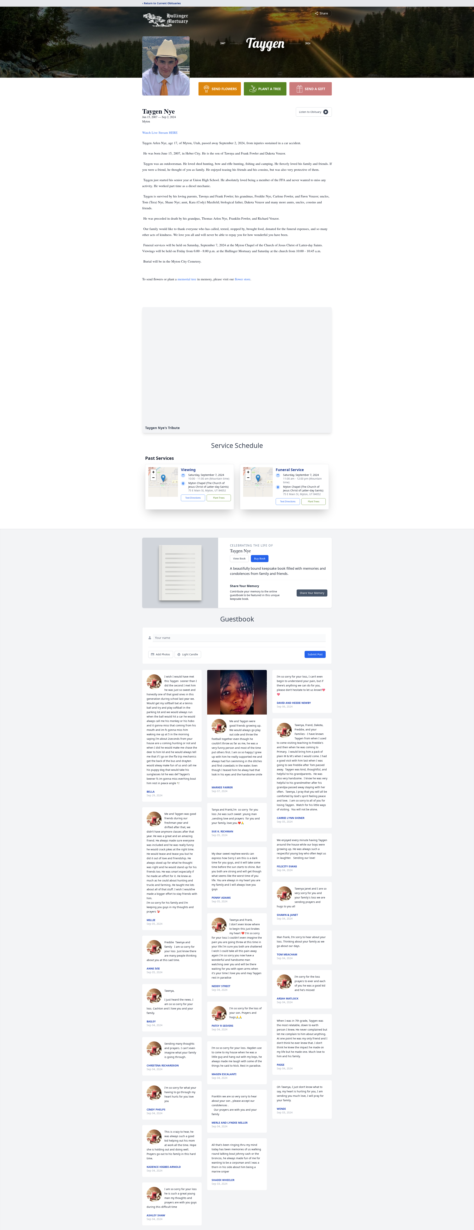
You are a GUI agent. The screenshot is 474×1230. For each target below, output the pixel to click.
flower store (242, 279)
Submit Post (315, 654)
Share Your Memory (312, 593)
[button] (163, 478)
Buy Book (259, 558)
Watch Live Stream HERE (160, 132)
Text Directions (193, 497)
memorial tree (187, 279)
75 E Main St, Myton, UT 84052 (207, 490)
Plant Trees (219, 497)
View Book (239, 558)
